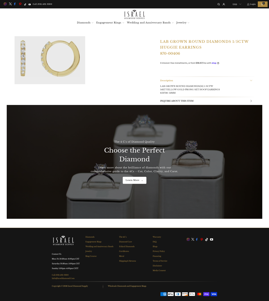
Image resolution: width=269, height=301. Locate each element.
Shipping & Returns (127, 261)
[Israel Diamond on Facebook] (15, 4)
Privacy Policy (159, 251)
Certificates (124, 251)
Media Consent (159, 270)
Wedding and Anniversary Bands (99, 246)
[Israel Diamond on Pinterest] (20, 4)
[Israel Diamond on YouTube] (29, 4)
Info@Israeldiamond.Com (63, 278)
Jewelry (88, 251)
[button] (85, 22)
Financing (157, 256)
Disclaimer (157, 266)
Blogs (155, 246)
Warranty (157, 237)
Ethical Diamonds (126, 246)
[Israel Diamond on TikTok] (25, 4)
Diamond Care (125, 242)
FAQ (154, 242)
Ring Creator (91, 256)
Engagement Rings (93, 242)
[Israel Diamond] (134, 14)
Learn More (132, 180)
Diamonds (89, 237)
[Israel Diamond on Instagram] (5, 4)
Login (253, 4)
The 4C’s (123, 237)
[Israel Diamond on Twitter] (10, 4)
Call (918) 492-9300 (42, 4)
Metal (121, 256)
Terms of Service (160, 261)
